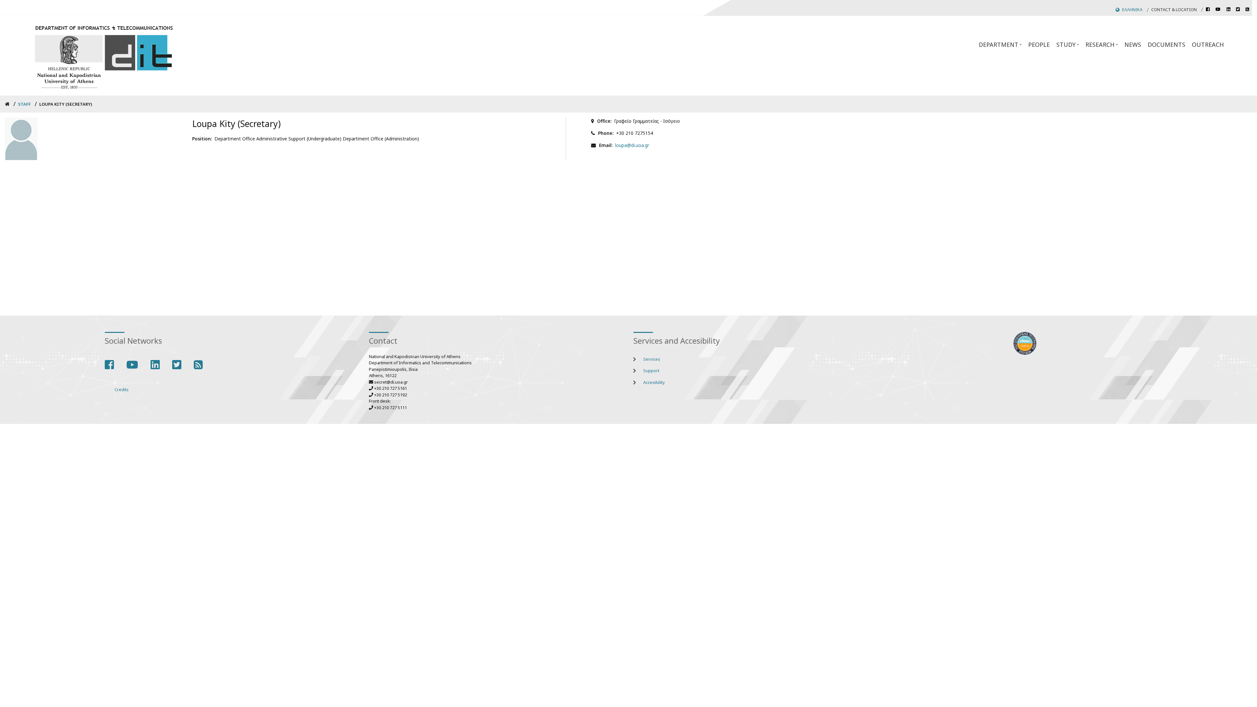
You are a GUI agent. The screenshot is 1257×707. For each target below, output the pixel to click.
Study (1068, 46)
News (1132, 44)
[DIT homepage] (103, 56)
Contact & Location (1174, 9)
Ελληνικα (1132, 9)
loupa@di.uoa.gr (632, 145)
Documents (1166, 44)
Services (651, 359)
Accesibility (654, 382)
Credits (122, 389)
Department (1001, 46)
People (1039, 44)
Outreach (1208, 44)
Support (651, 370)
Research (1102, 46)
